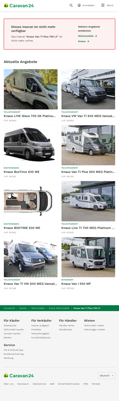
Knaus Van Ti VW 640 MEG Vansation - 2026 (37, 284)
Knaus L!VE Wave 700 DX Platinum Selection (37, 116)
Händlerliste (65, 329)
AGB (52, 384)
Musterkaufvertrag (13, 354)
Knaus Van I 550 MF (76, 284)
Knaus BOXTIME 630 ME (22, 228)
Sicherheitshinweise (68, 384)
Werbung (8, 358)
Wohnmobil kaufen (14, 329)
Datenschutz (39, 384)
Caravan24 (9, 308)
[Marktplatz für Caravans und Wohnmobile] (19, 5)
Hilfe (85, 384)
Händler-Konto (66, 325)
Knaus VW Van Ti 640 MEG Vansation (89, 116)
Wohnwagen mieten (94, 329)
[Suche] (72, 5)
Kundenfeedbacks (41, 337)
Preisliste (36, 329)
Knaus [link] (82, 41)
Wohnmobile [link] (85, 36)
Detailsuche (10, 325)
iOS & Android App (13, 350)
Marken (8, 337)
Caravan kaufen (12, 333)
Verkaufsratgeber (40, 333)
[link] (31, 96)
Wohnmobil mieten (94, 325)
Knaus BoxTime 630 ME (22, 172)
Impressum (23, 384)
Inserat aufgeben (40, 325)
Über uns (8, 384)
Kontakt (96, 384)
